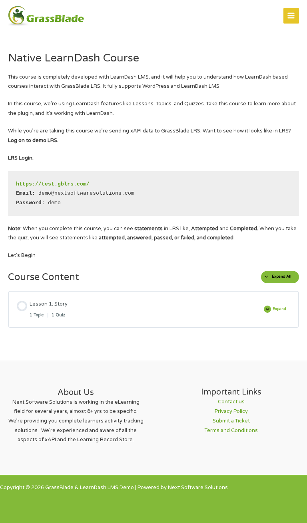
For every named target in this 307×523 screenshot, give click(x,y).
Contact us (231, 402)
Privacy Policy (231, 411)
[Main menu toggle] (291, 16)
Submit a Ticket (231, 421)
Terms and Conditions (231, 430)
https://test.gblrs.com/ (53, 184)
